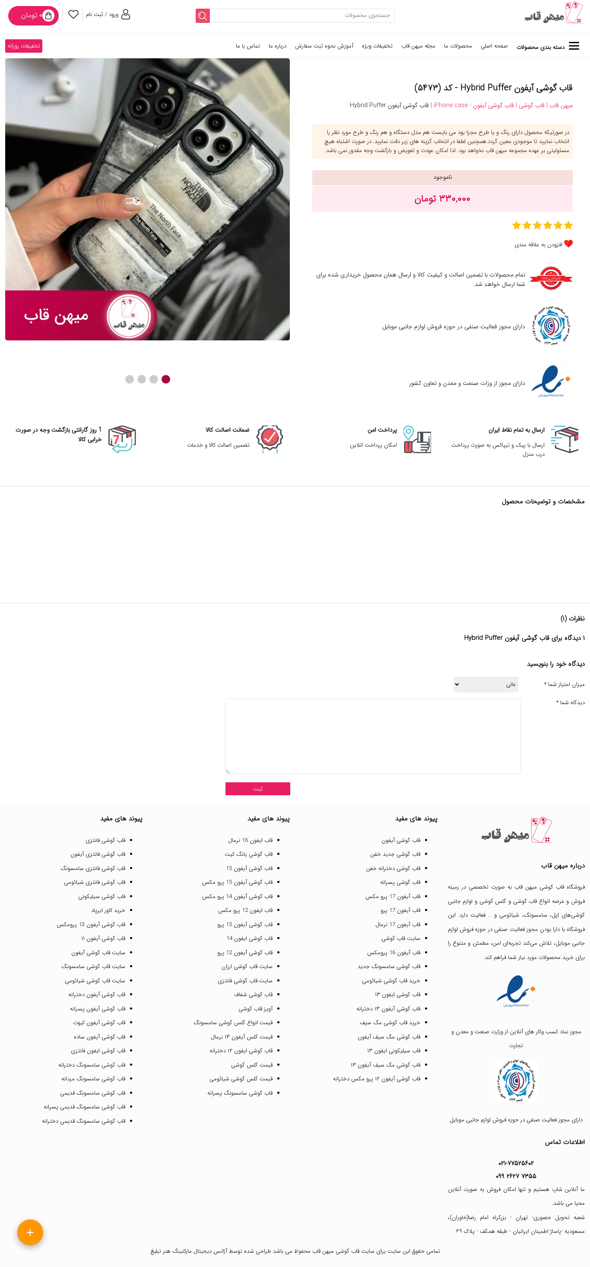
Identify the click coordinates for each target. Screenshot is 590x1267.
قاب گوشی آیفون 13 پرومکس (91, 924)
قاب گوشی (525, 901)
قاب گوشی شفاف (253, 994)
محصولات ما (458, 46)
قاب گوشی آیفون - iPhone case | (471, 105)
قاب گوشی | (529, 105)
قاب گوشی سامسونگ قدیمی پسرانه (84, 1106)
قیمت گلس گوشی (252, 1065)
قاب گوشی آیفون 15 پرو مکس (237, 882)
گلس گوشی (493, 901)
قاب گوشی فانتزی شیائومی (94, 882)
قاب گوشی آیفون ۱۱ (103, 938)
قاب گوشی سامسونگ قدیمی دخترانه (83, 1121)
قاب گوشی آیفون (400, 840)
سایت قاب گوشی (400, 938)
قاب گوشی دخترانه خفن (393, 868)
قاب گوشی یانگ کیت (249, 854)
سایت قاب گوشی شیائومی (95, 980)
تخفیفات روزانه (23, 46)
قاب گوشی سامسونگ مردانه (93, 1078)
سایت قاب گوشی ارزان (247, 966)
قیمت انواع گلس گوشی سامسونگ (233, 1022)
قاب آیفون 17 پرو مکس (392, 896)
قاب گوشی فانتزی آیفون (97, 854)
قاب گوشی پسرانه (400, 882)
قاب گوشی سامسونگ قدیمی (92, 1093)
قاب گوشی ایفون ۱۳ (397, 994)
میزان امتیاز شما (564, 684)
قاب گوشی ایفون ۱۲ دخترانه (241, 1050)
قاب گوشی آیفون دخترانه (96, 994)
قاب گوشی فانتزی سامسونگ (92, 868)
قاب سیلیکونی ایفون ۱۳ (393, 1050)
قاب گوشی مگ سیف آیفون (389, 1037)
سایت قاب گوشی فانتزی (245, 980)
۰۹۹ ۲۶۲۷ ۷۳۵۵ (516, 1176)
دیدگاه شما (570, 703)
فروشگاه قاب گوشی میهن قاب (549, 887)
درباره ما (277, 46)
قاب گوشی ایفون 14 (249, 938)
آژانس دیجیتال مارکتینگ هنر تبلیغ (188, 1251)
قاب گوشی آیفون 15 (249, 868)
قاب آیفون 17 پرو (400, 910)
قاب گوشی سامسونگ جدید (389, 966)
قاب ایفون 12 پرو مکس (245, 910)
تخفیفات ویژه (377, 46)
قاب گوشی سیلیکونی (101, 896)
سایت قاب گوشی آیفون (98, 952)
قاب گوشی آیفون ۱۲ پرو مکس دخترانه (376, 1078)
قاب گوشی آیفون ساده (99, 1037)
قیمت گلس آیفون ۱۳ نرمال (242, 1037)
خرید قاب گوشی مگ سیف (390, 1022)
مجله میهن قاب (418, 46)
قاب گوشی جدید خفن (395, 854)
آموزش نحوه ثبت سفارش (324, 46)
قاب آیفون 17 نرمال (397, 924)
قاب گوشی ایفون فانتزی (98, 1050)
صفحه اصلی (494, 46)
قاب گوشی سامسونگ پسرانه (240, 1093)
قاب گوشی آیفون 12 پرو (245, 952)
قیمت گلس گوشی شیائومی (241, 1078)
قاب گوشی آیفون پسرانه (97, 1008)
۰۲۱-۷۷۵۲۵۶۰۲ (516, 1163)
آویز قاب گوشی (255, 1008)
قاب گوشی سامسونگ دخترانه (91, 1065)
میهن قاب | (559, 105)
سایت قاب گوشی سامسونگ (93, 966)
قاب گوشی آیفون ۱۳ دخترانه (388, 1008)
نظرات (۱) (573, 618)
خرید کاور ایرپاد (108, 910)
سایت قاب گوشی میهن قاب (343, 1251)
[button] (166, 379)
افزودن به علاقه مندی (538, 244)
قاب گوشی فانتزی (105, 840)
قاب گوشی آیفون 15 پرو (245, 924)
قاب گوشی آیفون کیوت (99, 1022)
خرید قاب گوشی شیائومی (391, 980)
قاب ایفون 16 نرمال (250, 840)
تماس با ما (248, 46)
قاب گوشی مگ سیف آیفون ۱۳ (385, 1065)
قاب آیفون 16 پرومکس (393, 952)
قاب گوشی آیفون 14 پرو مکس (237, 896)
